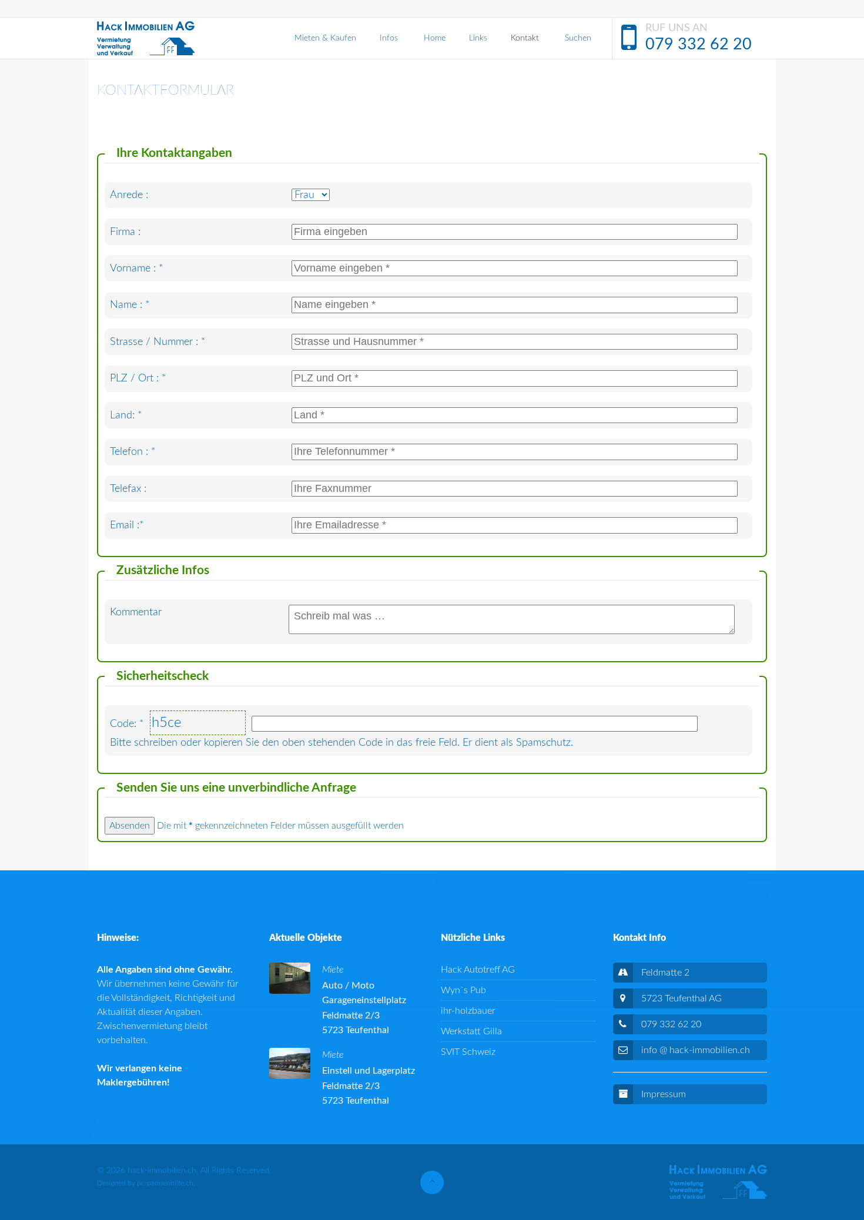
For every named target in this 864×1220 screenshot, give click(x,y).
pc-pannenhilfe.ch (165, 1183)
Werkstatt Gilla (471, 1031)
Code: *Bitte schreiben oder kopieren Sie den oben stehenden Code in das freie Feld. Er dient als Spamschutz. (341, 732)
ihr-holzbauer (468, 1010)
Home (435, 38)
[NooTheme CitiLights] (146, 38)
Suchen (578, 38)
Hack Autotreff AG (478, 969)
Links (478, 38)
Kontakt (526, 38)
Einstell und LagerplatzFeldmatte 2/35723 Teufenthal (368, 1085)
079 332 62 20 (698, 44)
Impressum (663, 1094)
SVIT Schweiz (468, 1052)
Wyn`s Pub (463, 990)
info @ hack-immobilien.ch (695, 1050)
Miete (333, 969)
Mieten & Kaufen (325, 38)
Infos (390, 38)
